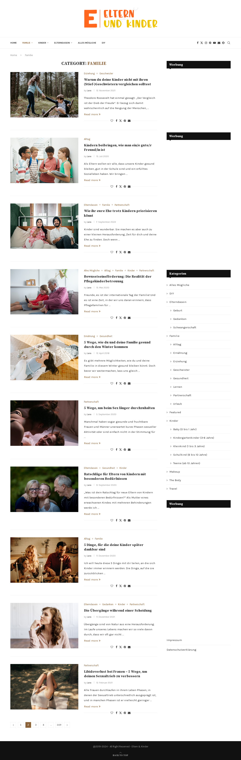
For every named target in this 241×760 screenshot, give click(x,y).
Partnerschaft (182, 395)
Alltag (177, 344)
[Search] (229, 42)
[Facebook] (197, 42)
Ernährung (180, 353)
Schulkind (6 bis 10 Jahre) (190, 454)
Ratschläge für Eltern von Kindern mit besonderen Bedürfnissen (115, 476)
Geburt (177, 310)
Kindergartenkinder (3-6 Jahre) (193, 437)
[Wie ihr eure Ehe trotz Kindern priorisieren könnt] (44, 226)
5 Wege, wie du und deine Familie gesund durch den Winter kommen (117, 344)
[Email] (219, 42)
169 (59, 725)
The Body (175, 480)
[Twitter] (201, 42)
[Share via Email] (129, 120)
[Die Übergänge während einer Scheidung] (44, 625)
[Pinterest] (210, 42)
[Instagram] (206, 42)
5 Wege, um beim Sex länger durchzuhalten (119, 408)
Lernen (177, 386)
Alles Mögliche (87, 42)
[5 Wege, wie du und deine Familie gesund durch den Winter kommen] (44, 357)
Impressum (174, 640)
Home (13, 42)
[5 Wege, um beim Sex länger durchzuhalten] (44, 423)
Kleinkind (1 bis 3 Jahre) (189, 446)
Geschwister (181, 370)
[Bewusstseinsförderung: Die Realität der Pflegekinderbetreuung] (44, 291)
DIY (103, 42)
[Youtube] (214, 42)
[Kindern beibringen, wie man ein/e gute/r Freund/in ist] (44, 160)
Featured (175, 412)
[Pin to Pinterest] (125, 120)
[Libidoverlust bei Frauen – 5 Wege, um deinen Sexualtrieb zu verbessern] (44, 686)
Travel (173, 488)
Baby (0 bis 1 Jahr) (185, 429)
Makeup (174, 471)
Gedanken (179, 319)
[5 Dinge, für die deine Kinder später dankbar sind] (44, 560)
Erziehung (180, 361)
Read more (91, 114)
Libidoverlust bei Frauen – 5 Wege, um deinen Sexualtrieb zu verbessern (115, 673)
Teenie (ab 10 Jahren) (186, 463)
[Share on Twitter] (120, 120)
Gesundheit (180, 378)
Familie (26, 42)
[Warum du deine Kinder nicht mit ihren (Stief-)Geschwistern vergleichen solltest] (44, 94)
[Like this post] (112, 120)
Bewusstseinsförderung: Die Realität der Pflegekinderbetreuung (118, 278)
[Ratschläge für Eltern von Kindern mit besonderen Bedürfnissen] (44, 489)
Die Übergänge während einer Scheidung (118, 610)
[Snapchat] (223, 42)
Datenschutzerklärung (181, 649)
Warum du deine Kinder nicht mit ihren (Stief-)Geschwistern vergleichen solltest (117, 82)
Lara (89, 90)
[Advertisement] (195, 97)
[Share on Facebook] (116, 120)
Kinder (42, 42)
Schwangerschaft (184, 327)
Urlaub (177, 403)
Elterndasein (62, 42)
